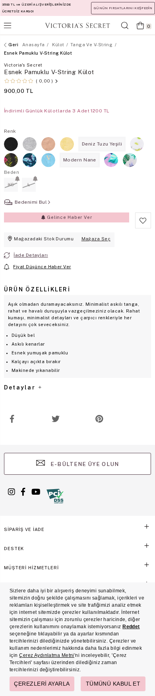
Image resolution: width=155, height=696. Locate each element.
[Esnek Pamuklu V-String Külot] (137, 144)
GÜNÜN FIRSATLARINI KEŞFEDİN (123, 8)
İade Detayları (31, 255)
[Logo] (77, 25)
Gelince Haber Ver (68, 217)
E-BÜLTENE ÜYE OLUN (84, 464)
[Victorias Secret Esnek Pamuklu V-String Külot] (11, 144)
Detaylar (20, 387)
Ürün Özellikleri (37, 289)
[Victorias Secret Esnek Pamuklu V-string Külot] (48, 144)
